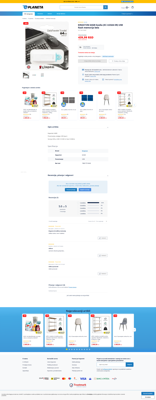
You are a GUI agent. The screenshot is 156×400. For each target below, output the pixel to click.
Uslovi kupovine (51, 362)
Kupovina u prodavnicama (54, 370)
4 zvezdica (83, 205)
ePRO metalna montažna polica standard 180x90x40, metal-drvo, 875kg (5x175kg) (125, 111)
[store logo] (33, 7)
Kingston (85, 151)
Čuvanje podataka (39, 18)
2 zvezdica (83, 211)
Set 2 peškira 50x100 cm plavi (86, 110)
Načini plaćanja (76, 362)
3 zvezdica (83, 208)
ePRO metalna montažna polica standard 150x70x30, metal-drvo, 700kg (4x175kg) (49, 111)
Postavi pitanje (71, 189)
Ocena (90, 221)
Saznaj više (97, 71)
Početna (25, 18)
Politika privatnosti (52, 365)
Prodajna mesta (27, 365)
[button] (123, 7)
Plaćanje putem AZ (77, 370)
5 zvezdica (83, 202)
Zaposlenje (26, 370)
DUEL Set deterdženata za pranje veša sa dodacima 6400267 (30, 111)
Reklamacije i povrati (53, 368)
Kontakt (25, 368)
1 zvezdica (83, 213)
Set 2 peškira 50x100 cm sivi (68, 109)
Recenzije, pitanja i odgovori (60, 175)
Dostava (74, 365)
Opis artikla (53, 127)
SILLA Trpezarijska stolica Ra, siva (123, 336)
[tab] (78, 127)
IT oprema (30, 18)
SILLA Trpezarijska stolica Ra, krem (105, 110)
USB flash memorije (50, 18)
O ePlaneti (25, 362)
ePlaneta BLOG (107, 369)
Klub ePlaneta (76, 368)
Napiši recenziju (85, 189)
